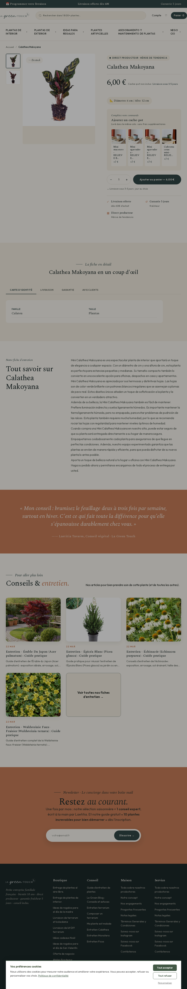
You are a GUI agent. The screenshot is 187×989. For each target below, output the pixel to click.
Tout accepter (165, 967)
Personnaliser (165, 983)
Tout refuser (165, 975)
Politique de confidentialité (53, 975)
